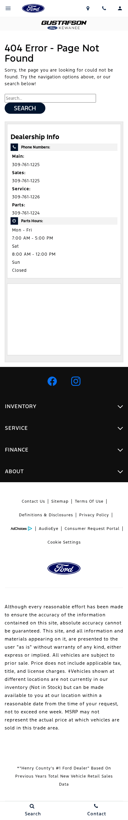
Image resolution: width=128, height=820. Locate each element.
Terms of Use (89, 501)
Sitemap (60, 501)
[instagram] (76, 381)
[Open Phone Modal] (104, 8)
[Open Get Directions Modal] (88, 8)
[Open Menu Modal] (8, 8)
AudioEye (48, 528)
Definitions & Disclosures (46, 515)
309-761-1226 (26, 197)
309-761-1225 (26, 164)
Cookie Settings (64, 542)
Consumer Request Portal (92, 528)
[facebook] (52, 381)
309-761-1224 (26, 213)
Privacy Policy (94, 515)
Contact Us (33, 501)
